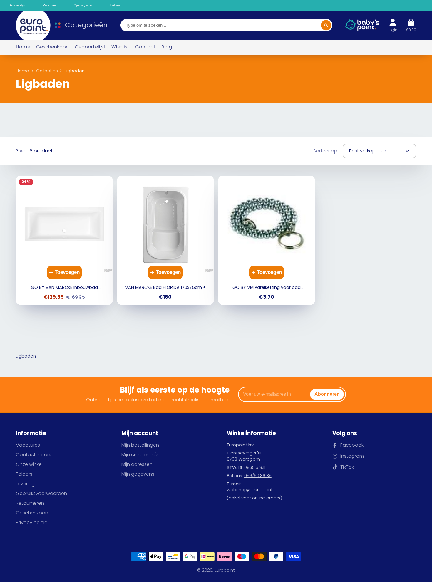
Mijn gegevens (137, 474)
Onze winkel (29, 464)
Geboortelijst (90, 46)
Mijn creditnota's (140, 455)
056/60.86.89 (258, 476)
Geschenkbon (52, 46)
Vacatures (28, 445)
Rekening (392, 25)
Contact (145, 46)
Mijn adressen (137, 464)
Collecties (47, 71)
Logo (30, 25)
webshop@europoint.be (253, 490)
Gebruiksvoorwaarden (41, 493)
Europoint (225, 570)
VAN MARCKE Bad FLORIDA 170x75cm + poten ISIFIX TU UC (165, 240)
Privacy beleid (32, 522)
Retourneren (30, 503)
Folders (24, 474)
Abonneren (327, 394)
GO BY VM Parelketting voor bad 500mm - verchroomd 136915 (266, 240)
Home (23, 46)
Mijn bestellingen (140, 445)
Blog (166, 46)
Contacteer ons (34, 455)
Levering (25, 484)
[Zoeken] (326, 25)
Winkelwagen (411, 25)
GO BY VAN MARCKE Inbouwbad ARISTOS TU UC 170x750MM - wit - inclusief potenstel (64, 240)
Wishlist (120, 46)
